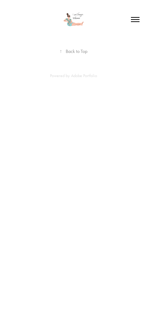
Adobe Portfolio (84, 75)
